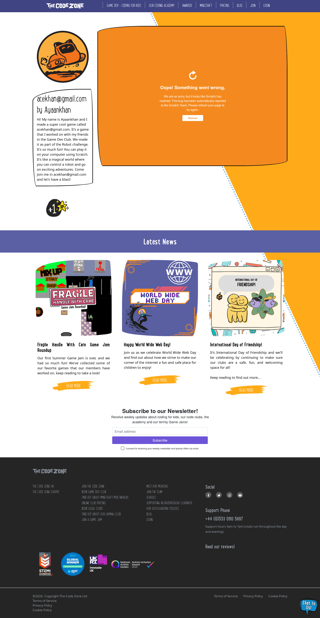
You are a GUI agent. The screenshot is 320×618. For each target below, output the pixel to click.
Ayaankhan (57, 110)
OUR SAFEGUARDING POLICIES (162, 508)
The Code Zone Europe (46, 492)
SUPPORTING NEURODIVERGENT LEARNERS (169, 503)
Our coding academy (161, 5)
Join (253, 5)
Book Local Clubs (92, 508)
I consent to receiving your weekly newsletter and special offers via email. (162, 448)
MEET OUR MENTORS (157, 486)
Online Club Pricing (94, 503)
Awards (187, 5)
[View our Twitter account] (219, 495)
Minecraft (206, 5)
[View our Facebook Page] (208, 495)
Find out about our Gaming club (101, 514)
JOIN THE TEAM (154, 492)
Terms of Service (226, 596)
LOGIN (149, 520)
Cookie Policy (277, 596)
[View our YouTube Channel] (240, 495)
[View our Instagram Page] (229, 495)
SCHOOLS (151, 497)
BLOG (149, 514)
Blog (239, 5)
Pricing (224, 5)
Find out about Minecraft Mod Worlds (105, 497)
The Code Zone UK (43, 486)
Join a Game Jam (92, 520)
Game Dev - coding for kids (124, 5)
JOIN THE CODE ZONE (93, 486)
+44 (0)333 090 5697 (224, 518)
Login (266, 5)
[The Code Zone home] (50, 475)
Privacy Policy (253, 596)
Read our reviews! (220, 546)
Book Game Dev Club (94, 492)
